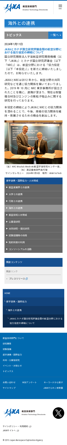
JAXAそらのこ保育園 (53, 388)
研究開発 (7, 344)
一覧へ (54, 35)
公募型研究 (14, 222)
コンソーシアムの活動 (20, 249)
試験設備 (7, 349)
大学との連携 (16, 194)
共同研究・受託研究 (19, 228)
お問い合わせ (9, 382)
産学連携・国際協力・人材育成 (22, 180)
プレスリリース (17, 278)
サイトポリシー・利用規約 (15, 426)
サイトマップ (9, 388)
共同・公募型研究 (11, 360)
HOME (7, 293)
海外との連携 (16, 208)
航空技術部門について (13, 338)
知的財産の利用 (17, 242)
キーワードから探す (53, 382)
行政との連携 (16, 201)
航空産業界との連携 (19, 187)
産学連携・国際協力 (16, 301)
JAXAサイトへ (9, 430)
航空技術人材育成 (18, 215)
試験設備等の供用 (18, 235)
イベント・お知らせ (12, 366)
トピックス (8, 371)
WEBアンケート (29, 382)
